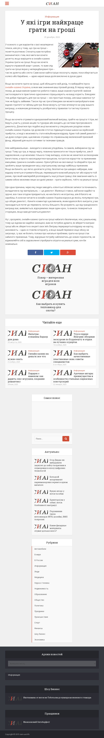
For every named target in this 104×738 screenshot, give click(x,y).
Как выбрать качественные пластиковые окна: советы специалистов (71, 357)
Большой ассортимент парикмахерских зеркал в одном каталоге (51, 481)
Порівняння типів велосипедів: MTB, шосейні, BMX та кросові (51, 515)
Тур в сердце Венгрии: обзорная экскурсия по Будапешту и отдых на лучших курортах (74, 338)
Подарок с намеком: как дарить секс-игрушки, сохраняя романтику (26, 377)
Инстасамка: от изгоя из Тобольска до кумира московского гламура (57, 697)
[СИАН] (52, 3)
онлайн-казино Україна (17, 87)
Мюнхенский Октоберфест (36, 722)
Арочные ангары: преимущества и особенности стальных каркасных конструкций (73, 377)
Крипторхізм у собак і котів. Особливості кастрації (49, 502)
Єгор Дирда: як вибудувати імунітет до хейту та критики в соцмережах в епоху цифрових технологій (50, 465)
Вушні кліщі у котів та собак (57, 492)
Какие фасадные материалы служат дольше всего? (50, 528)
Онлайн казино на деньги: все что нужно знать (28, 356)
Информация (52, 16)
